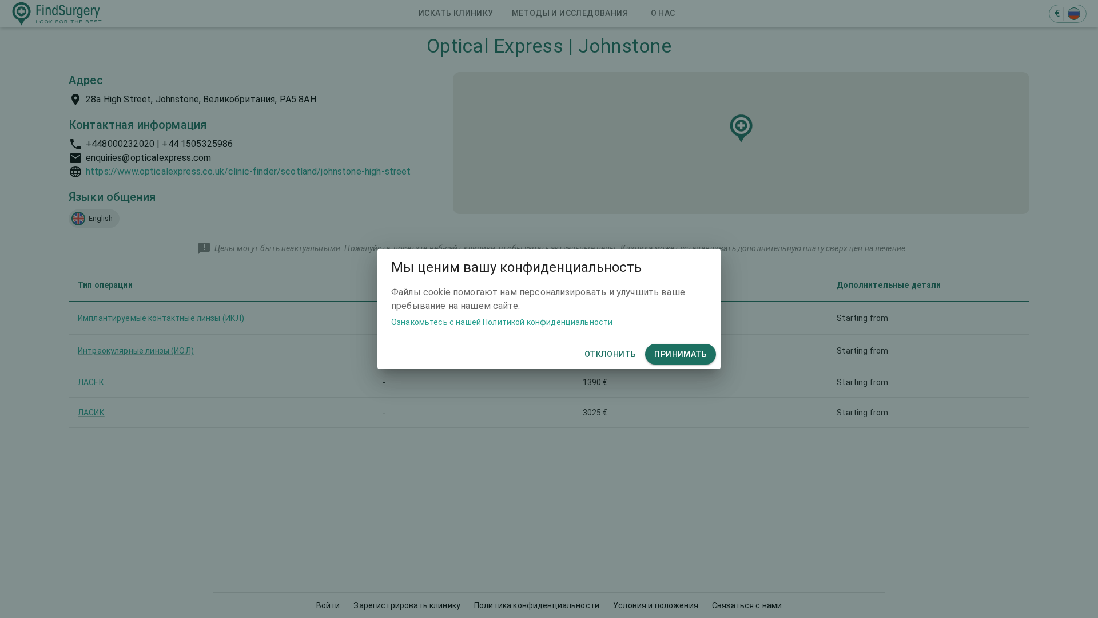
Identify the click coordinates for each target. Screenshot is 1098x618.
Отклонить (610, 354)
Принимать (680, 354)
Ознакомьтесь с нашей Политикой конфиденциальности (501, 322)
